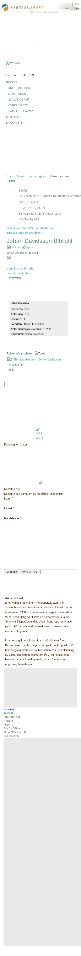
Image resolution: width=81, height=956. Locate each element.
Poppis (8, 724)
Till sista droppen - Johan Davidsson (37, 359)
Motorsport (18, 93)
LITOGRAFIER (15, 122)
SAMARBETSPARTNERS (34, 207)
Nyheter (9, 721)
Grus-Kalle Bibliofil (43, 228)
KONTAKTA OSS (29, 219)
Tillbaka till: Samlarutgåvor (24, 232)
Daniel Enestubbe (18, 273)
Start (10, 176)
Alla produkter (15, 732)
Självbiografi (19, 99)
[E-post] (27, 247)
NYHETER (12, 116)
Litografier (12, 717)
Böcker (20, 176)
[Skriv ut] (14, 247)
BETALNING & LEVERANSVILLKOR (41, 213)
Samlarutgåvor (20, 111)
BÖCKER (12, 82)
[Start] (27, 7)
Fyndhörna (12, 728)
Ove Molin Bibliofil (19, 228)
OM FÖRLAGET (28, 202)
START (23, 190)
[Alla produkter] (13, 64)
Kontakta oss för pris (20, 268)
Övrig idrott (18, 105)
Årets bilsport (20, 88)
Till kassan (11, 736)
